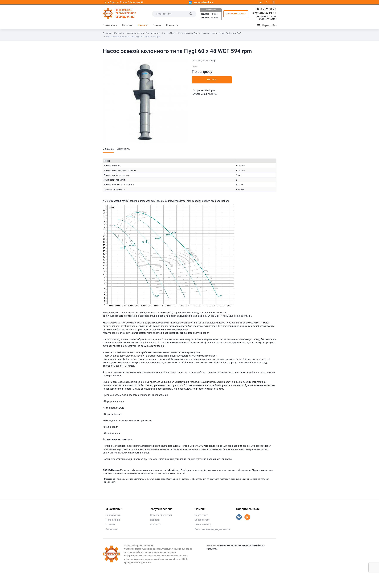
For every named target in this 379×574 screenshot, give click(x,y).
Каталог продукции (161, 515)
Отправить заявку (236, 14)
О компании (110, 25)
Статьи (157, 25)
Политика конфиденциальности (212, 529)
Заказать (212, 80)
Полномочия (113, 519)
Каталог (142, 25)
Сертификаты (113, 515)
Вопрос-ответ (202, 519)
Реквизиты (112, 529)
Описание (108, 149)
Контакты (172, 25)
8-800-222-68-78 (265, 9)
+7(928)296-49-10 (264, 13)
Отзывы (110, 524)
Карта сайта (268, 26)
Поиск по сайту (203, 524)
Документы (123, 149)
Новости (127, 25)
